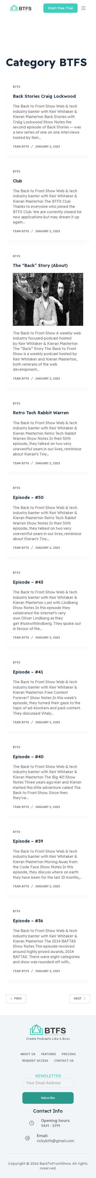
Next (78, 998)
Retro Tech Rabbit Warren (41, 412)
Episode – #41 (28, 672)
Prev (18, 998)
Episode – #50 (28, 497)
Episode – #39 (28, 841)
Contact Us (64, 1060)
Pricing (69, 1054)
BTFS (16, 86)
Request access (35, 1060)
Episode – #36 (28, 920)
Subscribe (48, 1098)
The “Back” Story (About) (40, 265)
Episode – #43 (28, 582)
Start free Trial (60, 8)
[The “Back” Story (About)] (48, 299)
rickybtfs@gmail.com (55, 1140)
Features (48, 1054)
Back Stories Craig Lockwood (44, 96)
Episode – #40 (28, 756)
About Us (27, 1054)
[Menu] (83, 8)
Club (17, 181)
